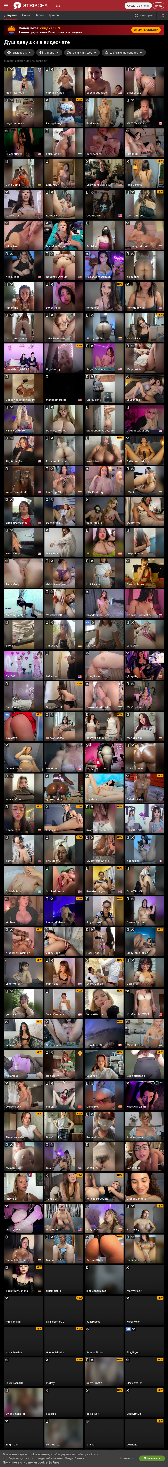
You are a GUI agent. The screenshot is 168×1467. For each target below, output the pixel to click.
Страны (49, 52)
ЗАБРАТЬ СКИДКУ (146, 30)
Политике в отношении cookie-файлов (31, 1462)
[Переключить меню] (5, 5)
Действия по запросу (124, 52)
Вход (158, 5)
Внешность (20, 52)
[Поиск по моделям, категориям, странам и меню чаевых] (162, 15)
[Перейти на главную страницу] (31, 5)
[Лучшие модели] (58, 5)
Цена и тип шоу (82, 52)
